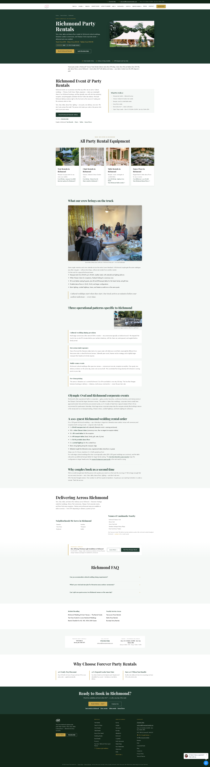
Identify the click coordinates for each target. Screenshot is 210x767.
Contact (151, 6)
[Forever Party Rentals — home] (46, 6)
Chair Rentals (97, 728)
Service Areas (137, 6)
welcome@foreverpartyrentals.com (128, 1)
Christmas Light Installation (102, 748)
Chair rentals (104, 708)
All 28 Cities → (119, 754)
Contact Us (115, 704)
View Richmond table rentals (116, 183)
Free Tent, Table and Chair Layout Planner (102, 745)
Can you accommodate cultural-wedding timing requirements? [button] (89, 577)
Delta (117, 752)
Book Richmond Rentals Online (68, 115)
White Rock (118, 749)
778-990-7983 (112, 1)
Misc (114, 6)
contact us (117, 534)
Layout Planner (105, 6)
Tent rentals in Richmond (92, 708)
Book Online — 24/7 (97, 704)
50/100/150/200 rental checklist (119, 457)
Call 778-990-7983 (83, 51)
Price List (96, 741)
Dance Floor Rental (99, 733)
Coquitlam (118, 738)
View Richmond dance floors (141, 181)
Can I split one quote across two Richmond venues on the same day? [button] (91, 592)
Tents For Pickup (98, 725)
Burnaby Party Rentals (112, 621)
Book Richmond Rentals (65, 51)
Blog (138, 748)
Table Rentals (97, 730)
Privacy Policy (140, 754)
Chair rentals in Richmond (90, 181)
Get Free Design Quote (130, 550)
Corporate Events (141, 746)
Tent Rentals (69, 122)
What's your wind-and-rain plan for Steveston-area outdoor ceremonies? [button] (92, 585)
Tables (87, 6)
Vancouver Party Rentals (113, 615)
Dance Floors (88, 122)
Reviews (139, 740)
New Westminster (120, 746)
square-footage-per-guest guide (101, 459)
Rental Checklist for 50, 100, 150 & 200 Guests (82, 621)
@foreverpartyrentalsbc (143, 738)
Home (57, 15)
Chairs (81, 6)
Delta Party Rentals (112, 618)
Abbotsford (118, 733)
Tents (74, 6)
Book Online (60, 735)
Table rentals (112, 708)
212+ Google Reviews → (144, 735)
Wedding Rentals (98, 736)
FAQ (138, 743)
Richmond (118, 736)
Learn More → (113, 550)
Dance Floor (95, 6)
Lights (128, 6)
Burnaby (118, 730)
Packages (120, 6)
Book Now (161, 6)
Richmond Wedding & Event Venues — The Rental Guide (85, 615)
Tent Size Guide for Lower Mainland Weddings (82, 618)
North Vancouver (120, 741)
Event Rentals (97, 738)
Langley (117, 725)
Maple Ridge (119, 744)
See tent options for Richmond (66, 181)
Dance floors (121, 708)
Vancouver (118, 728)
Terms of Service (141, 756)
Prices (145, 6)
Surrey (117, 722)
